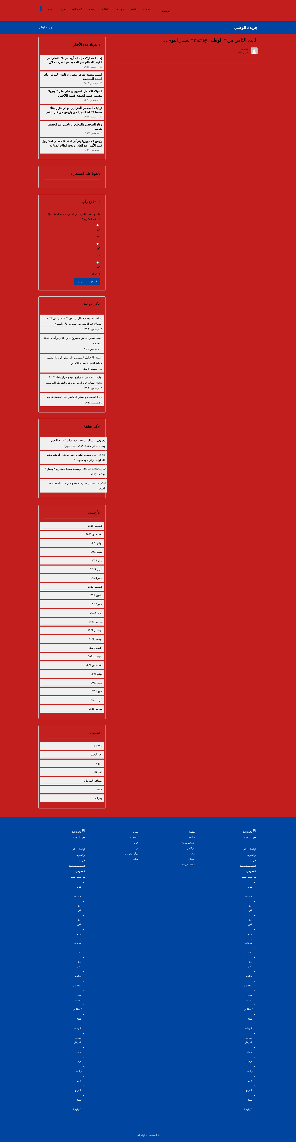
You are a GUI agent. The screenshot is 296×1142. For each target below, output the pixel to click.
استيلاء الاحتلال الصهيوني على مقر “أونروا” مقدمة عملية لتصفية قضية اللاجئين (74, 360)
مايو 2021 (96, 691)
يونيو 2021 (96, 682)
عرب (136, 842)
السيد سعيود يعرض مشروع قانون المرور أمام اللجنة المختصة (73, 340)
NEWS (98, 745)
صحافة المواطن (93, 780)
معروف (101, 440)
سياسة (192, 832)
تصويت (80, 281)
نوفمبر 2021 (95, 639)
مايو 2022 (96, 604)
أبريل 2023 (96, 569)
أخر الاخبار (96, 754)
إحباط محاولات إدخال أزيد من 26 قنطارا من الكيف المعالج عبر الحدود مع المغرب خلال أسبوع (74, 62)
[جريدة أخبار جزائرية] (246, 9)
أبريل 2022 (96, 612)
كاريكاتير (191, 848)
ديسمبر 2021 (95, 630)
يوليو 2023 (96, 543)
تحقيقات (97, 772)
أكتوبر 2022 (95, 595)
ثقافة (192, 853)
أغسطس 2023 (94, 534)
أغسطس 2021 (94, 665)
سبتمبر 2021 (95, 656)
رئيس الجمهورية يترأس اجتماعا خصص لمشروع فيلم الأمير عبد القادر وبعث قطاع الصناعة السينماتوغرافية (72, 145)
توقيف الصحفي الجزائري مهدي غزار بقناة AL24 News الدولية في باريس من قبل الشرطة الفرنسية (72, 112)
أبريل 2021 (96, 700)
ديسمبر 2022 (95, 586)
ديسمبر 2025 (95, 525)
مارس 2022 (95, 621)
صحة (99, 789)
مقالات (135, 859)
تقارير (135, 832)
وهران (98, 798)
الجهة (99, 763)
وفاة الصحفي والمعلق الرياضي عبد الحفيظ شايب (74, 396)
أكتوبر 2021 (95, 647)
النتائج (94, 281)
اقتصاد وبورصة (188, 842)
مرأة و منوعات (131, 853)
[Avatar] (254, 50)
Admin (244, 50)
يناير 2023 (96, 577)
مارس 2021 (95, 708)
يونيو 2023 (96, 551)
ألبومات (191, 859)
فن (136, 848)
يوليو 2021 (96, 673)
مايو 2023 (96, 560)
